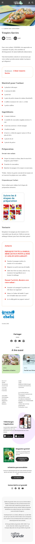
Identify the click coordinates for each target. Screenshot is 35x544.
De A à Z (4, 381)
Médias (20, 402)
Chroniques (5, 397)
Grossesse (5, 384)
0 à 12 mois (5, 386)
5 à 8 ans (4, 390)
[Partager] (11, 341)
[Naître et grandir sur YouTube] (23, 488)
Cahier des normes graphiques (23, 404)
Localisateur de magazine (22, 459)
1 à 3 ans (4, 387)
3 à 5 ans (4, 389)
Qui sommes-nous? (23, 397)
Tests (19, 382)
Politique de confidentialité (25, 400)
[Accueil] (17, 2)
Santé (3, 382)
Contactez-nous (23, 407)
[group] (11, 363)
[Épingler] (15, 341)
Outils (19, 381)
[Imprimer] (24, 341)
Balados (4, 404)
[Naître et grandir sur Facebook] (15, 488)
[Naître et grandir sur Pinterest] (19, 488)
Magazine (4, 400)
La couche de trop (23, 392)
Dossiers (4, 399)
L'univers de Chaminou (24, 386)
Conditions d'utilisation (24, 399)
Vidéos (4, 402)
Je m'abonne (17, 477)
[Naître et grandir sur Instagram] (12, 488)
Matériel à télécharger (24, 384)
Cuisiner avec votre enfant (11, 28)
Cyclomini (21, 387)
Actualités (4, 396)
